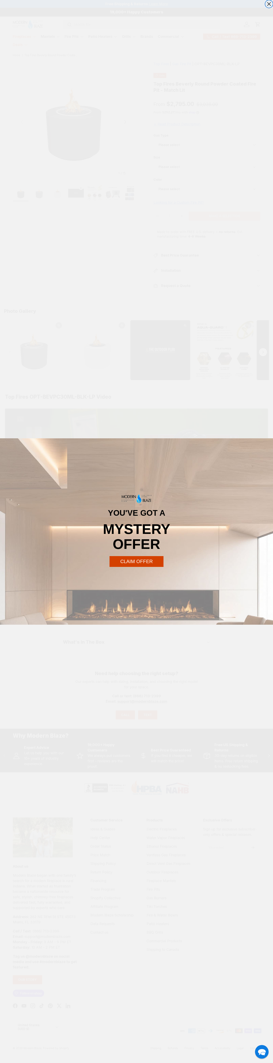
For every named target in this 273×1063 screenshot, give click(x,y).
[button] (262, 1052)
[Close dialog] (269, 4)
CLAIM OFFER (136, 561)
